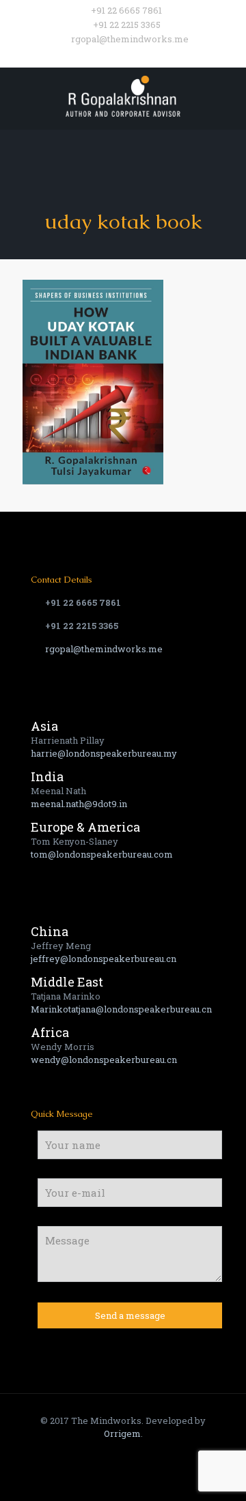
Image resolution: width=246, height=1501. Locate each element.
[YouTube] (132, 56)
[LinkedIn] (150, 56)
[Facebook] (97, 56)
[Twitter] (114, 56)
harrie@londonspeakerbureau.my (104, 753)
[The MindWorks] (123, 94)
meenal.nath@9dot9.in (79, 804)
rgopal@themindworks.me (130, 39)
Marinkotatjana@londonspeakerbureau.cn (121, 1009)
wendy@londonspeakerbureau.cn (104, 1059)
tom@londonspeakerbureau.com (102, 854)
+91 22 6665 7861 (126, 10)
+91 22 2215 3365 (127, 24)
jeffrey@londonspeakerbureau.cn (103, 958)
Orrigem (122, 1433)
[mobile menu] (227, 94)
